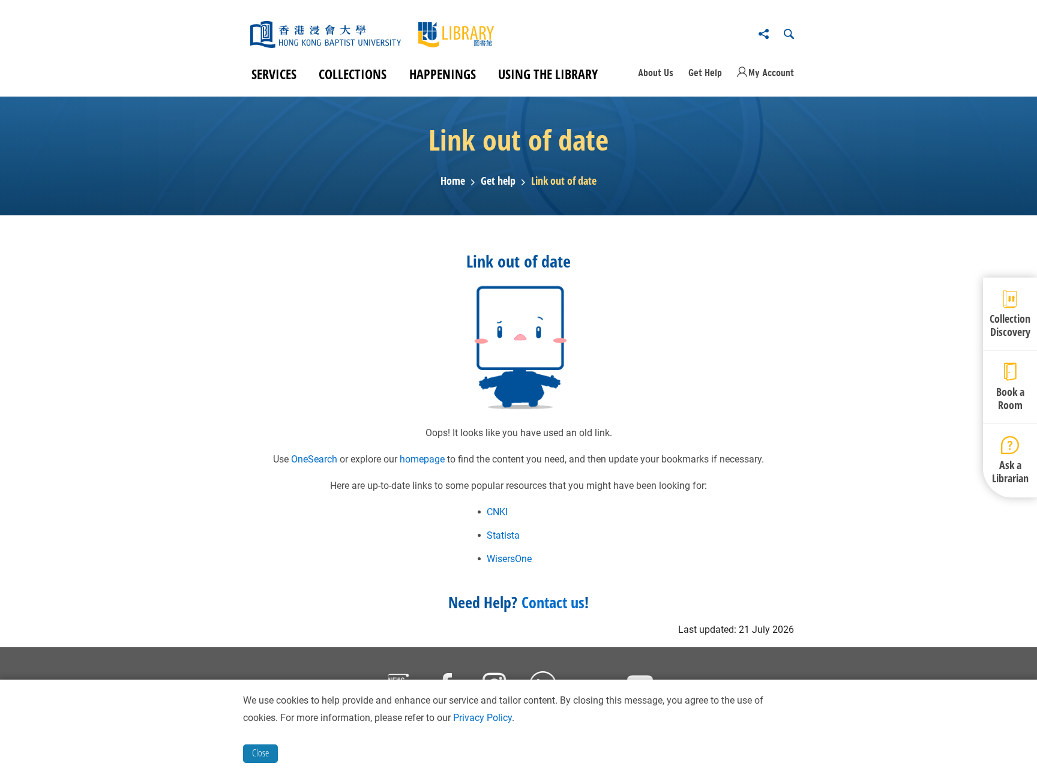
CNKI (497, 512)
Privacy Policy (482, 717)
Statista (503, 535)
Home (452, 181)
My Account (771, 72)
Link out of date (564, 181)
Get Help (705, 72)
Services (273, 74)
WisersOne (509, 558)
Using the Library (548, 74)
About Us (655, 72)
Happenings (442, 74)
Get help (498, 181)
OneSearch (314, 459)
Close (260, 752)
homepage (422, 459)
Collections (352, 74)
